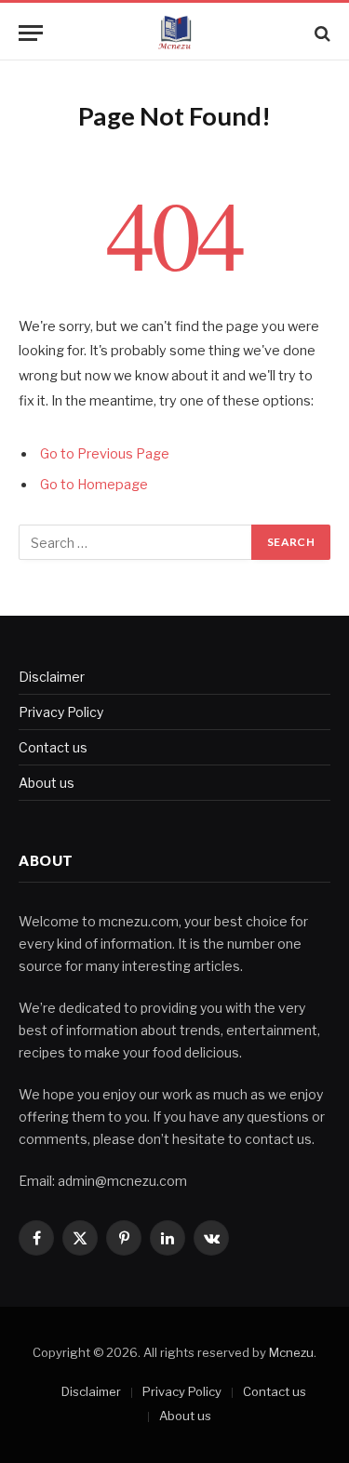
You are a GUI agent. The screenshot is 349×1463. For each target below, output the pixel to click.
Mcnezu (291, 1352)
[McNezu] (174, 33)
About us (46, 783)
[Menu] (31, 33)
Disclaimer (52, 677)
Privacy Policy (61, 712)
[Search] (320, 33)
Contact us (53, 747)
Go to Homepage (94, 484)
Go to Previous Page (104, 454)
